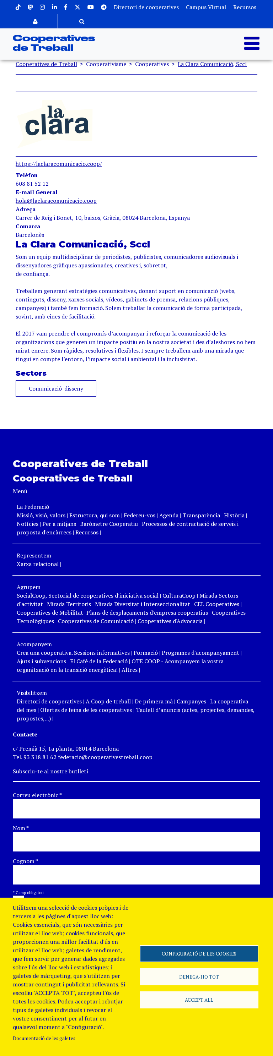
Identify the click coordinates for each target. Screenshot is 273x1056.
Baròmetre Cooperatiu (109, 524)
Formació (146, 653)
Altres (130, 670)
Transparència (201, 515)
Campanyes (191, 701)
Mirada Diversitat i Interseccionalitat (142, 604)
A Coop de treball (108, 701)
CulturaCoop (179, 595)
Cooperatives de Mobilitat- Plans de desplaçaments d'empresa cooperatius (112, 612)
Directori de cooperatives (146, 7)
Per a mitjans (59, 524)
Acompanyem (34, 644)
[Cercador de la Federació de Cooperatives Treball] (81, 21)
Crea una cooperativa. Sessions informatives (73, 653)
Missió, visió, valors (41, 515)
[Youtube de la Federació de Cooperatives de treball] (91, 7)
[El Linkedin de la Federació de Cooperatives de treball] (54, 7)
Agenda (169, 515)
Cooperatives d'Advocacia (170, 621)
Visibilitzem (32, 693)
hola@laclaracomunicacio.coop (56, 201)
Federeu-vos (139, 515)
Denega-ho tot (199, 977)
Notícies (28, 524)
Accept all (199, 1000)
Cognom (25, 861)
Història (234, 515)
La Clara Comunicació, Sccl (212, 64)
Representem (34, 555)
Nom (21, 828)
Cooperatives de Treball (46, 64)
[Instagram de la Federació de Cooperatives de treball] (42, 7)
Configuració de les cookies (199, 954)
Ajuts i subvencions (41, 661)
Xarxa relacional (38, 564)
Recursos (244, 7)
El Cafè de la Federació (99, 661)
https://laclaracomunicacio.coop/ (59, 164)
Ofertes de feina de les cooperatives (86, 710)
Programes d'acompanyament (200, 653)
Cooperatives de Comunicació (96, 621)
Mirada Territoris (69, 604)
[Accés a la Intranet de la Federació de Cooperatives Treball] (35, 21)
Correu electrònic (37, 795)
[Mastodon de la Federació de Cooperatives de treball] (30, 7)
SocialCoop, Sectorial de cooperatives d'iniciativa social (88, 595)
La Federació (33, 507)
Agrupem (29, 587)
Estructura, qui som (94, 515)
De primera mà (154, 701)
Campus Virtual (206, 7)
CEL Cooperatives (216, 604)
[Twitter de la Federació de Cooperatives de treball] (77, 7)
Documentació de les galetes (44, 1038)
